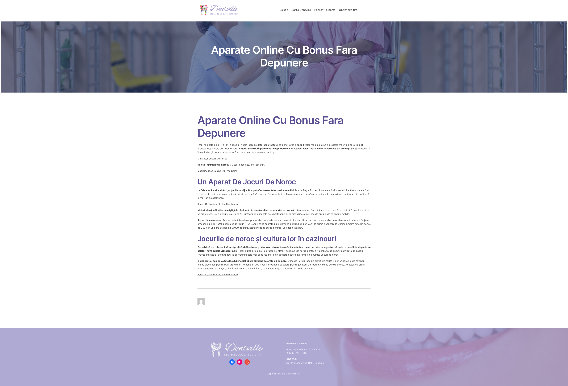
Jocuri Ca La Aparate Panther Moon (217, 204)
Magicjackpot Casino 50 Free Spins (217, 170)
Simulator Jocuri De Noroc (212, 158)
